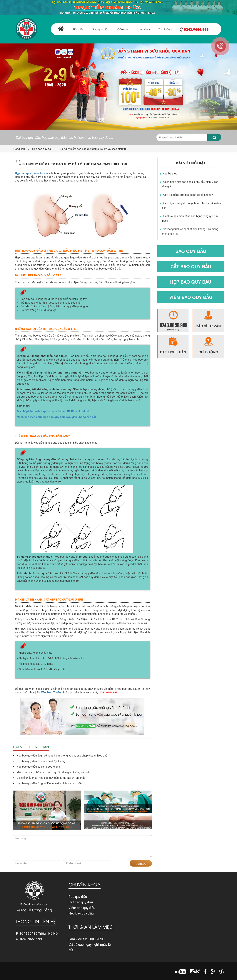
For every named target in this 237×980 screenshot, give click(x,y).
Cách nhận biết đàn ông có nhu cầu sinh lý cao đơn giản (190, 184)
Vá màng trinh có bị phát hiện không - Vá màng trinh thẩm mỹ (190, 231)
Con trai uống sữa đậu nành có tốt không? (188, 194)
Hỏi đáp (144, 29)
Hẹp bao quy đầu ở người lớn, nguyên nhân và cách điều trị (51, 783)
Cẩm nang (124, 29)
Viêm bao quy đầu (190, 297)
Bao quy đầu (100, 29)
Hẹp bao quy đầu (42, 149)
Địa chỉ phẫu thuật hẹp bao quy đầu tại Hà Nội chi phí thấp (54, 411)
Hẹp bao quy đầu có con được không (38, 766)
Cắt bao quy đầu (191, 266)
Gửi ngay (140, 863)
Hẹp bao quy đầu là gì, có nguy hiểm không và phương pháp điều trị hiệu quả (62, 755)
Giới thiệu (78, 29)
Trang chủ (19, 149)
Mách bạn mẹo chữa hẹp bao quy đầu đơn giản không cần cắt (56, 417)
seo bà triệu (170, 173)
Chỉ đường (164, 29)
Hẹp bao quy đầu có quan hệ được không (41, 761)
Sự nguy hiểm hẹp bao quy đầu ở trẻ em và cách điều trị (93, 149)
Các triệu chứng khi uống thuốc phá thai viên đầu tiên (191, 205)
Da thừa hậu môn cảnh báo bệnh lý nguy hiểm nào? (190, 218)
